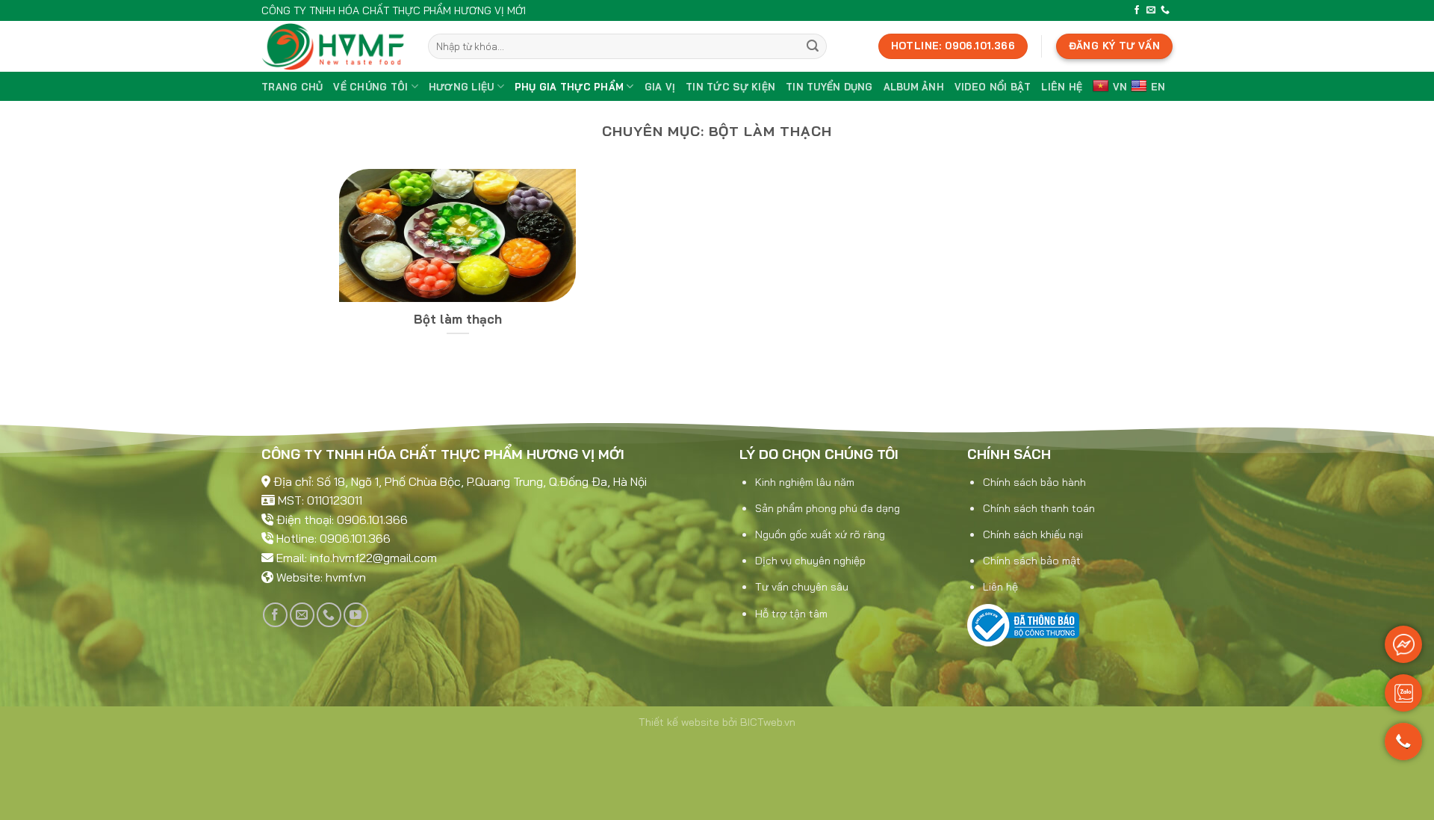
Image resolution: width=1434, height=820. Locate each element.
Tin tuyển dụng (829, 87)
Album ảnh (914, 87)
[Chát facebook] (1403, 644)
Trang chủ (292, 87)
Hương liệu (461, 87)
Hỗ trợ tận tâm (791, 613)
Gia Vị (660, 87)
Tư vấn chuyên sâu (801, 587)
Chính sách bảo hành (1034, 482)
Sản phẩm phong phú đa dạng (827, 508)
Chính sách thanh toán (1039, 508)
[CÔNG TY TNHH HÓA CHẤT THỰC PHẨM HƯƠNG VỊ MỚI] (333, 46)
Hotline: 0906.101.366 (333, 538)
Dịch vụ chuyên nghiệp (810, 560)
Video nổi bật (993, 87)
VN (1120, 87)
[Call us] (1165, 10)
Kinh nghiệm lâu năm (804, 482)
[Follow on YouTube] (356, 614)
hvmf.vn (346, 577)
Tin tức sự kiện (730, 87)
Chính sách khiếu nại (1033, 534)
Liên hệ (1061, 87)
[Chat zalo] (1403, 693)
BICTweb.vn (767, 722)
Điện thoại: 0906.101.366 (342, 519)
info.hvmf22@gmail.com (373, 557)
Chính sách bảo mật (1032, 560)
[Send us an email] (1150, 10)
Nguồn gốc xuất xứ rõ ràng (820, 534)
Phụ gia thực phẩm (569, 87)
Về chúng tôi (370, 87)
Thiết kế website (679, 722)
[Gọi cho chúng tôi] (1403, 748)
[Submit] (812, 46)
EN (1158, 87)
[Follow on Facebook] (1136, 10)
